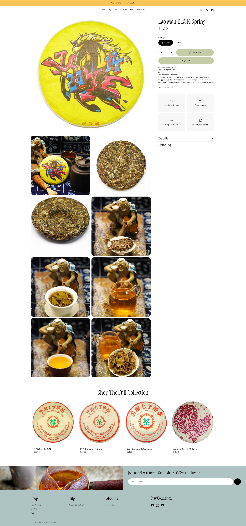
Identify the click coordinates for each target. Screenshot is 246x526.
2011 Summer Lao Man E (168, 75)
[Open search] (201, 10)
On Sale (34, 509)
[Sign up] (237, 481)
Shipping (164, 145)
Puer (33, 513)
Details (163, 138)
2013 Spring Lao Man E (167, 70)
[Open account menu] (207, 10)
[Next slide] (72, 422)
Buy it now (186, 60)
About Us (110, 505)
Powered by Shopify (51, 522)
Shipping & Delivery (76, 505)
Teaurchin (39, 522)
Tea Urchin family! (165, 87)
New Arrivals (36, 505)
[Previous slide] (34, 422)
